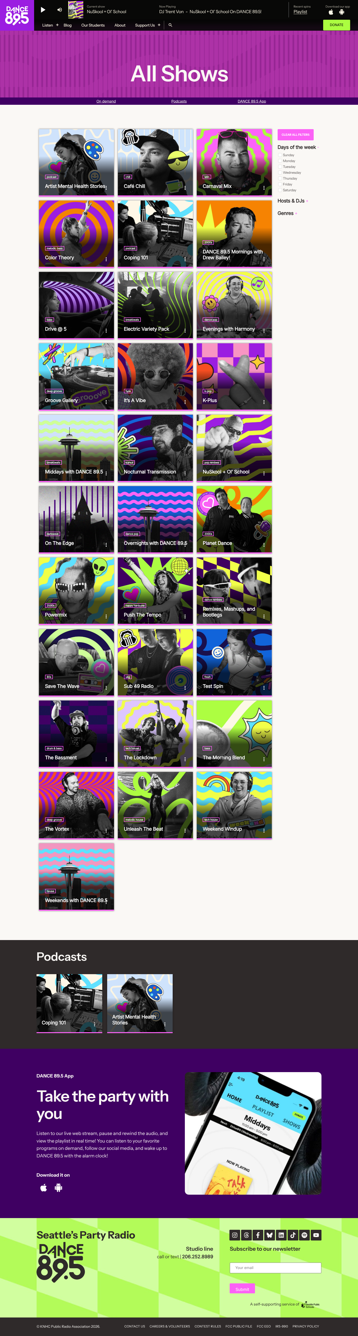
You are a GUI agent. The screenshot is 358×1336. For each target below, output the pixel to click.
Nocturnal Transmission (150, 472)
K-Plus (210, 400)
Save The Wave (62, 686)
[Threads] (246, 1235)
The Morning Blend (224, 757)
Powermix (56, 615)
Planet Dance (217, 543)
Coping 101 (136, 257)
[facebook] (258, 1235)
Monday (289, 161)
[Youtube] (316, 1235)
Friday (287, 184)
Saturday (289, 190)
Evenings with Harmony (229, 329)
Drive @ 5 (55, 329)
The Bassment (61, 757)
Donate (336, 25)
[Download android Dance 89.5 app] (58, 1188)
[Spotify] (304, 1235)
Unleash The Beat (143, 829)
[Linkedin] (281, 1235)
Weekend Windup (222, 829)
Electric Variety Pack (146, 329)
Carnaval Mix (217, 186)
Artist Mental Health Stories (75, 186)
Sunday (288, 155)
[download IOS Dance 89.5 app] (331, 12)
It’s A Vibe (135, 400)
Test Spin (213, 686)
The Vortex (57, 829)
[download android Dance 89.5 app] (341, 12)
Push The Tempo (142, 615)
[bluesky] (269, 1235)
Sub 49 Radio (139, 686)
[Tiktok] (293, 1235)
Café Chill (134, 186)
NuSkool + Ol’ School (226, 472)
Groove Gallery (61, 400)
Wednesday (292, 172)
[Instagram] (234, 1235)
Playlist (300, 11)
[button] (298, 147)
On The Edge (59, 543)
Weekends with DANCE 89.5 (76, 900)
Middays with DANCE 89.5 (74, 472)
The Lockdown (140, 757)
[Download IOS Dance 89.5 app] (44, 1188)
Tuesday (289, 167)
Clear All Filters (295, 134)
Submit (242, 1289)
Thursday (290, 178)
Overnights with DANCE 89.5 (155, 543)
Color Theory (59, 257)
